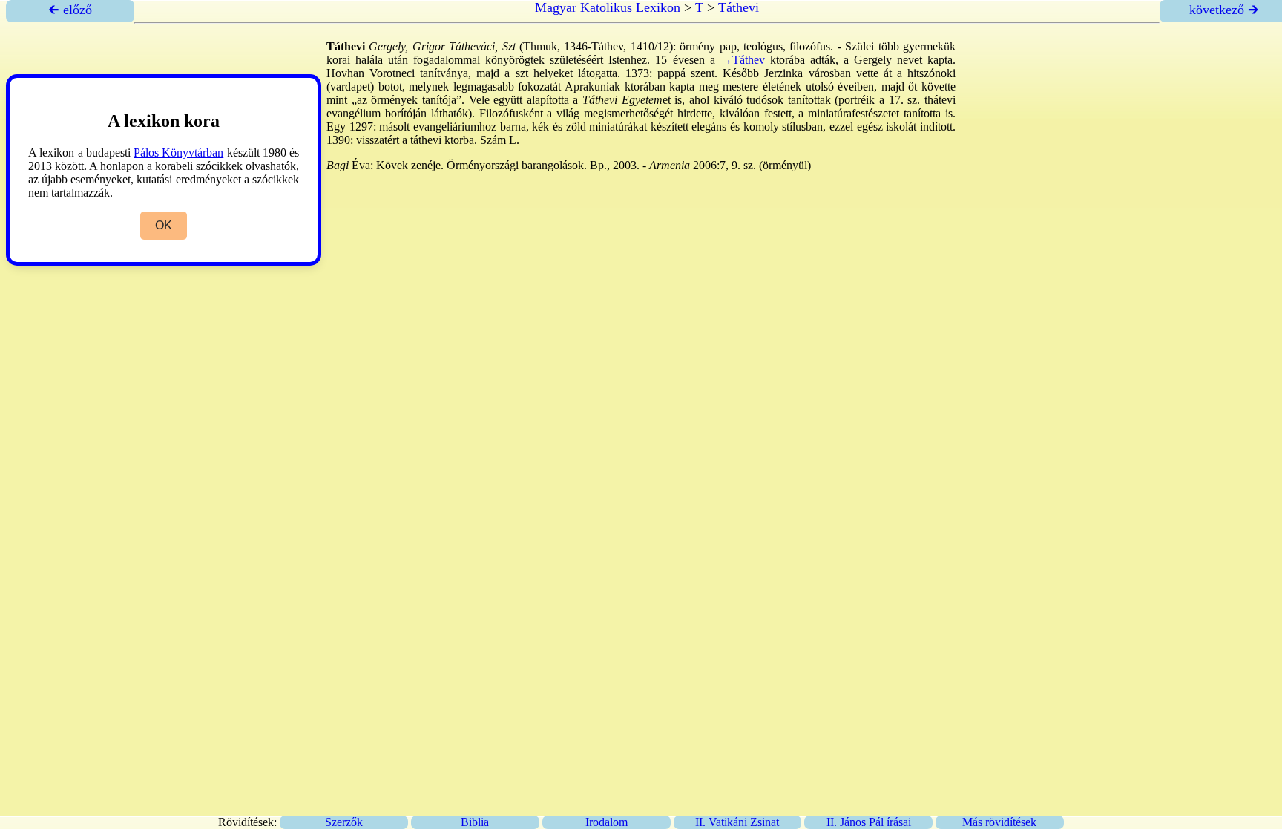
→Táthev (742, 59)
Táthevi (738, 7)
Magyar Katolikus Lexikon (607, 7)
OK (163, 225)
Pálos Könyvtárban (178, 152)
